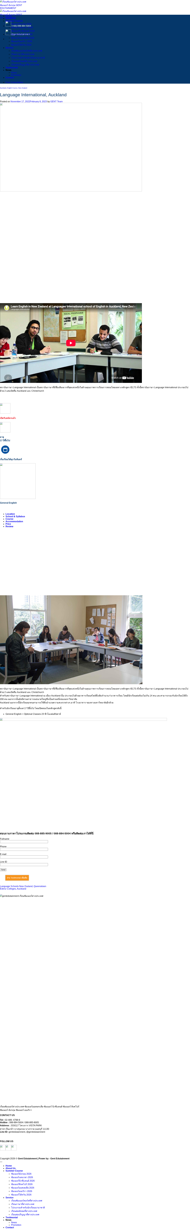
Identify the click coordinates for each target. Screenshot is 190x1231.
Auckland (3, 88)
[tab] (10, 514)
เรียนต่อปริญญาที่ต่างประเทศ (25, 64)
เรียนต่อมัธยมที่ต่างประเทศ (24, 61)
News (14, 72)
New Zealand (22, 88)
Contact (10, 77)
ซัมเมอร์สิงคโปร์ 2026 (22, 34)
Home (9, 16)
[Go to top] (1, 1161)
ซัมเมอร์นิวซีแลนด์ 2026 (23, 31)
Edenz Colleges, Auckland (13, 889)
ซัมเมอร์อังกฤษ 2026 (21, 24)
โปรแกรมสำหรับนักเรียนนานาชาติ (28, 58)
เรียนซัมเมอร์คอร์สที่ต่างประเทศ (26, 51)
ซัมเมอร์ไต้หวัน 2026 (21, 45)
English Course (12, 88)
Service (9, 48)
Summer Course (14, 21)
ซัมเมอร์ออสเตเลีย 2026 (22, 38)
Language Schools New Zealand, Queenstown (23, 886)
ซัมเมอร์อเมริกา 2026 (21, 41)
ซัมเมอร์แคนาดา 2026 (22, 27)
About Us (11, 18)
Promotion (16, 75)
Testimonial (12, 67)
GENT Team (56, 101)
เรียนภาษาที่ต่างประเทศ (22, 54)
